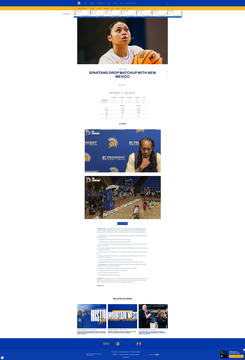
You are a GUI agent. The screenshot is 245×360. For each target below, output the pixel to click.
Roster (92, 8)
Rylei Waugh (101, 262)
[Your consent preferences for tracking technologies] (2, 358)
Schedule (106, 8)
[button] (181, 14)
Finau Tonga (110, 228)
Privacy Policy (114, 351)
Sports (85, 3)
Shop (121, 3)
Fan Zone (92, 3)
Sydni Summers (129, 228)
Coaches (99, 8)
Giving (109, 3)
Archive (124, 8)
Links (81, 16)
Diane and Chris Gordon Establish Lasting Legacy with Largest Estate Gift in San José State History (91, 332)
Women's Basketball (82, 329)
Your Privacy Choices (124, 354)
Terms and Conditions (135, 351)
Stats (112, 8)
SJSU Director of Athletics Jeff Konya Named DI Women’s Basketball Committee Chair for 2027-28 (152, 332)
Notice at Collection (134, 354)
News (117, 8)
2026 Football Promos (130, 3)
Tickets (115, 3)
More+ (129, 8)
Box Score (121, 85)
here (131, 282)
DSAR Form (115, 354)
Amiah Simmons (139, 228)
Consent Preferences (124, 351)
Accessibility (126, 357)
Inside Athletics (101, 3)
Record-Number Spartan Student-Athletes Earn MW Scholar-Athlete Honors (122, 332)
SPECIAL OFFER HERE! (236, 357)
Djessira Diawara (102, 264)
